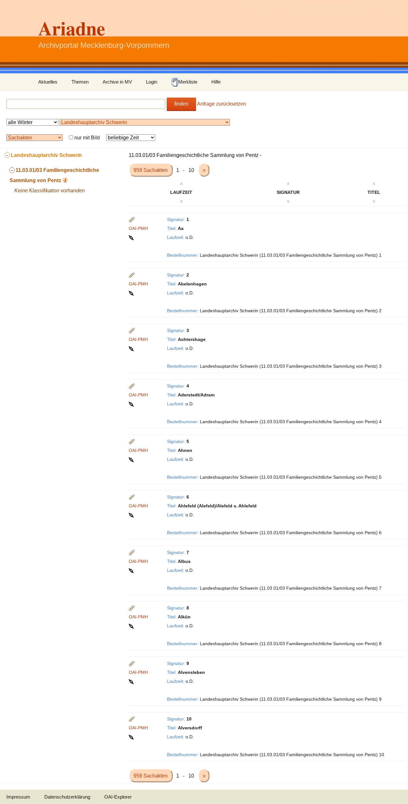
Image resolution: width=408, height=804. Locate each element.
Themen (80, 82)
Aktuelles (47, 82)
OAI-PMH (138, 228)
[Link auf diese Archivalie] (132, 237)
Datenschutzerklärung (67, 797)
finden (181, 104)
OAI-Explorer (118, 797)
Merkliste (187, 82)
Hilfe (216, 82)
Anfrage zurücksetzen (221, 104)
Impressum (18, 797)
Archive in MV (117, 82)
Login (151, 82)
